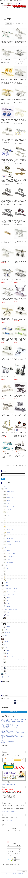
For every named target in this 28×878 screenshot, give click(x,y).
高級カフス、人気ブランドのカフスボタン (9, 735)
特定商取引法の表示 (20, 873)
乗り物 (7, 515)
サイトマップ (3, 742)
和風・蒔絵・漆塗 (9, 538)
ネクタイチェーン (7, 582)
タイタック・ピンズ (10, 594)
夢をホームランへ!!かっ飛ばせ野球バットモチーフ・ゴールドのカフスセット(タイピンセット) (7, 81)
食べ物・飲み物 (9, 509)
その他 (5, 647)
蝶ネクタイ (8, 623)
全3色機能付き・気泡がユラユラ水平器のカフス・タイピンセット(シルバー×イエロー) (20, 339)
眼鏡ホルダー (8, 606)
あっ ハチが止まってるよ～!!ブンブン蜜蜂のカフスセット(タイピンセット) (20, 261)
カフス (5, 488)
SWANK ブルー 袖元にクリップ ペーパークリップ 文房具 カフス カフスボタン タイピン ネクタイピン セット (7, 455)
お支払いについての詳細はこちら (8, 784)
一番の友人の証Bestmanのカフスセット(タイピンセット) (20, 42)
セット (5, 12)
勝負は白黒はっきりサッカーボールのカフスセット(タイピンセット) (7, 319)
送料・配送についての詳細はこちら (14, 799)
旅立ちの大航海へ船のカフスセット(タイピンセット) (7, 260)
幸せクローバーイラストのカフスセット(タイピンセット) (7, 42)
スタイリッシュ (9, 550)
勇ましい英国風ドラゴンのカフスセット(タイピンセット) (7, 60)
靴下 (5, 644)
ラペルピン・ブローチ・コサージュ (11, 588)
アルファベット (9, 535)
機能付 (7, 512)
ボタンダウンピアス (10, 656)
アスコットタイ (9, 618)
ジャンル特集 (3, 690)
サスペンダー (8, 653)
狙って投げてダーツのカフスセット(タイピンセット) (20, 100)
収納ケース (6, 641)
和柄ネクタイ (8, 615)
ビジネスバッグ (9, 667)
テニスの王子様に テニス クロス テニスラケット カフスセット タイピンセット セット (7, 201)
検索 (3, 478)
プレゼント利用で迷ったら (6, 726)
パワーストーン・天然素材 (11, 553)
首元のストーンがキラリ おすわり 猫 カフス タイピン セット (20, 415)
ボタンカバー (8, 544)
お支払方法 (10, 873)
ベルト (7, 650)
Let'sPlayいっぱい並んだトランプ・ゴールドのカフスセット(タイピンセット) (7, 101)
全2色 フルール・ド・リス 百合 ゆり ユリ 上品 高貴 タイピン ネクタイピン (20, 180)
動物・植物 (8, 518)
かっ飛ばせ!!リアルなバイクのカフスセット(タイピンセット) (20, 280)
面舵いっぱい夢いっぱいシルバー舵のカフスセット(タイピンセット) (20, 120)
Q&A (2, 729)
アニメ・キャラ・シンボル (11, 523)
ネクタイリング (7, 585)
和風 (7, 600)
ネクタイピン (6, 547)
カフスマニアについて (5, 730)
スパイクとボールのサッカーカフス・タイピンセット (7, 359)
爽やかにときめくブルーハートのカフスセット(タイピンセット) (7, 120)
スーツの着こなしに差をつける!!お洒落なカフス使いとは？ (12, 721)
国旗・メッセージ (9, 529)
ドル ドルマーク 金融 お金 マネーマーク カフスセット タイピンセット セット (7, 221)
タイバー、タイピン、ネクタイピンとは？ (9, 731)
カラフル (8, 559)
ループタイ (8, 620)
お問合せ (6, 873)
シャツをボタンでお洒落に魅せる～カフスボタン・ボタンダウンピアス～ (13, 737)
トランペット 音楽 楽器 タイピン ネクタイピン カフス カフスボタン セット (20, 160)
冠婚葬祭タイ (8, 626)
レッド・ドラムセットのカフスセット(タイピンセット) (20, 377)
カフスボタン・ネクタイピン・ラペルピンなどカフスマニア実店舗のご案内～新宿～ (13, 720)
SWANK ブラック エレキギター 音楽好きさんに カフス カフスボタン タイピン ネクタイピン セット (20, 455)
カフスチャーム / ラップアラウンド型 (13, 541)
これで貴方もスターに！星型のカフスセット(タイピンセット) (7, 160)
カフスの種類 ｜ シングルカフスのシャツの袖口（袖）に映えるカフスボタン (13, 733)
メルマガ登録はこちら (14, 711)
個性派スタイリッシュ (10, 497)
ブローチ (8, 597)
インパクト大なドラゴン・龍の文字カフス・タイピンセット (20, 319)
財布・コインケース (10, 670)
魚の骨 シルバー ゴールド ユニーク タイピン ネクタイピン (7, 241)
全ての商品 (3, 486)
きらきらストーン (9, 500)
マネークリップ (7, 632)
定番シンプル (8, 494)
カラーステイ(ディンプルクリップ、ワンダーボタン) (16, 659)
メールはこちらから (8, 820)
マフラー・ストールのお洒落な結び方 (8, 741)
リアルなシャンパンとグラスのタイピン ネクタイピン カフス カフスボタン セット (7, 434)
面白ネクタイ (8, 612)
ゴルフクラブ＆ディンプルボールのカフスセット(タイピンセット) (20, 140)
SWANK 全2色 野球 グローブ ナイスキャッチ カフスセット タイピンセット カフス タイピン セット (7, 181)
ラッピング (6, 676)
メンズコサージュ (9, 603)
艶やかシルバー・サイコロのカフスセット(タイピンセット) (20, 359)
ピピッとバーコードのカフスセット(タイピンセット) (7, 140)
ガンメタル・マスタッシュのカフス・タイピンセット (20, 396)
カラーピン (8, 662)
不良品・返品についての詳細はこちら (9, 811)
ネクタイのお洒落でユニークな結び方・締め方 (10, 727)
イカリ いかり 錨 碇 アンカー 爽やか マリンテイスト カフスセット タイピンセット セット (20, 201)
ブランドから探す (4, 686)
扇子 (5, 673)
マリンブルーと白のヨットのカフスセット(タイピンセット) (7, 280)
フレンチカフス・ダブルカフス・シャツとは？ (10, 725)
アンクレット (6, 638)
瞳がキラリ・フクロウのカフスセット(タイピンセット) (7, 377)
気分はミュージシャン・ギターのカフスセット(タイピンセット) (20, 299)
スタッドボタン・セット (10, 579)
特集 (2, 688)
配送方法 (14, 873)
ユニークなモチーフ (10, 506)
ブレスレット (6, 635)
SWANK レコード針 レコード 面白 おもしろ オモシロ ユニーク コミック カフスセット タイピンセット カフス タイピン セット (20, 434)
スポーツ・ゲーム (9, 526)
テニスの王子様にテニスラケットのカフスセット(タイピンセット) (20, 61)
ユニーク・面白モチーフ (10, 556)
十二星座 (8, 532)
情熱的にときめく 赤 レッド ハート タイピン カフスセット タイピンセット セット (20, 221)
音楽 (7, 520)
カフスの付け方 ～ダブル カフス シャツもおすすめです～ (12, 722)
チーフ (5, 629)
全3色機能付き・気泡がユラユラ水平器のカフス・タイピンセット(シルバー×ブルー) (7, 339)
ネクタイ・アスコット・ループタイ (11, 609)
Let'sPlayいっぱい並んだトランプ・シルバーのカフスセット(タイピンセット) (20, 81)
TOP (2, 12)
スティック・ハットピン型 (11, 591)
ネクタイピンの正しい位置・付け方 (7, 724)
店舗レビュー (3, 738)
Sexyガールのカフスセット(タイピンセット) (7, 396)
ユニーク (9, 12)
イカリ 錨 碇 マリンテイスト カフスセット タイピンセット (7, 415)
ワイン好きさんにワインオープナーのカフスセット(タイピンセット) (20, 241)
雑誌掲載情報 (3, 740)
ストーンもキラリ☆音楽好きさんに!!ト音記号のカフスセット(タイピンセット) (7, 299)
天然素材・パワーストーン (11, 491)
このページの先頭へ (21, 871)
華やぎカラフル (9, 503)
